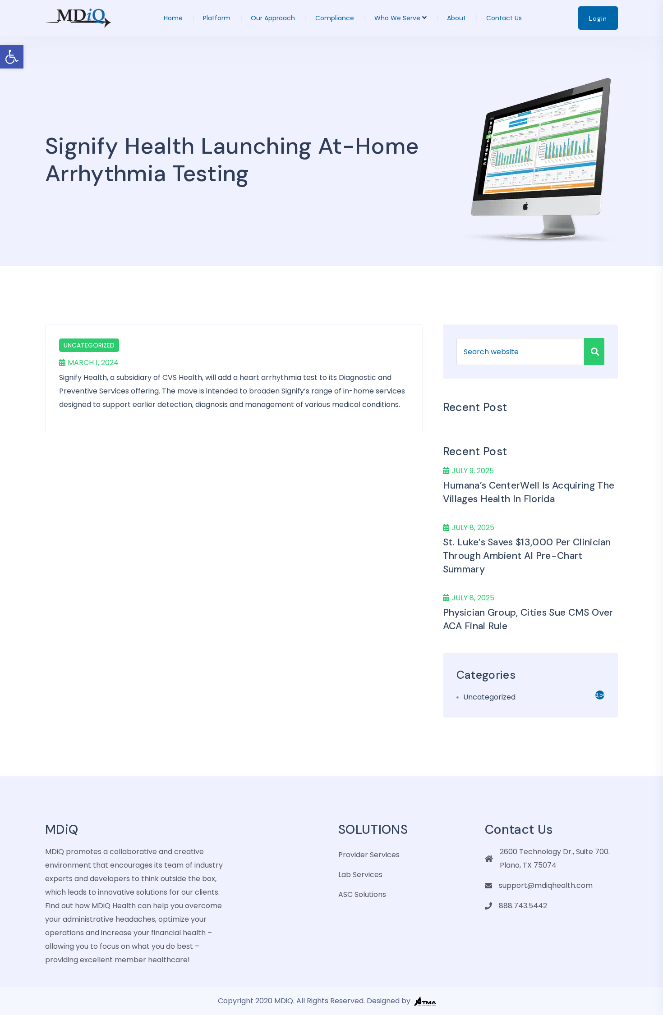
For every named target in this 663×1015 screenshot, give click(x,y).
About (456, 18)
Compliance (334, 18)
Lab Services (360, 874)
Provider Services (369, 855)
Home (173, 18)
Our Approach (273, 18)
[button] (11, 57)
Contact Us (504, 18)
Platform (216, 18)
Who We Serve (397, 18)
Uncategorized (89, 345)
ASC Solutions (362, 894)
